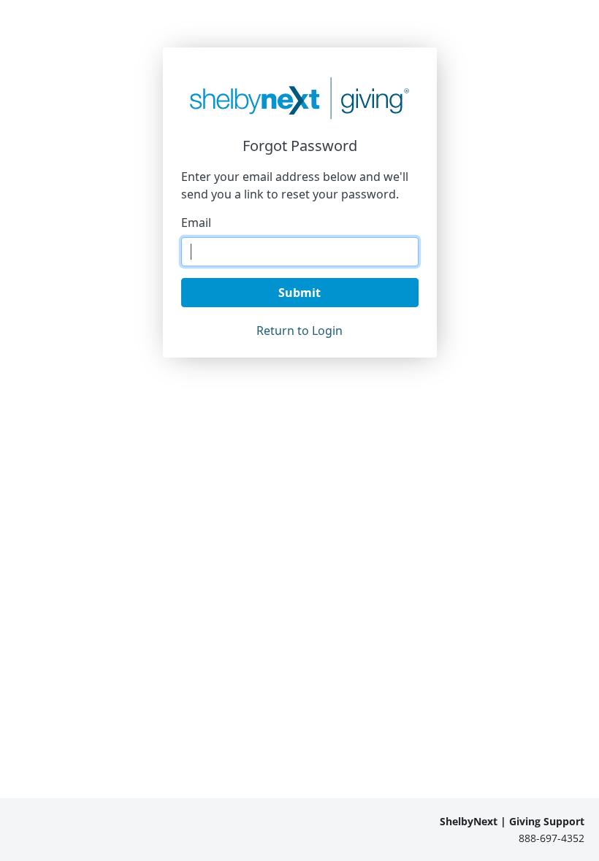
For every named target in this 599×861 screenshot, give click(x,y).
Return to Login (299, 331)
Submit (299, 293)
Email (196, 223)
